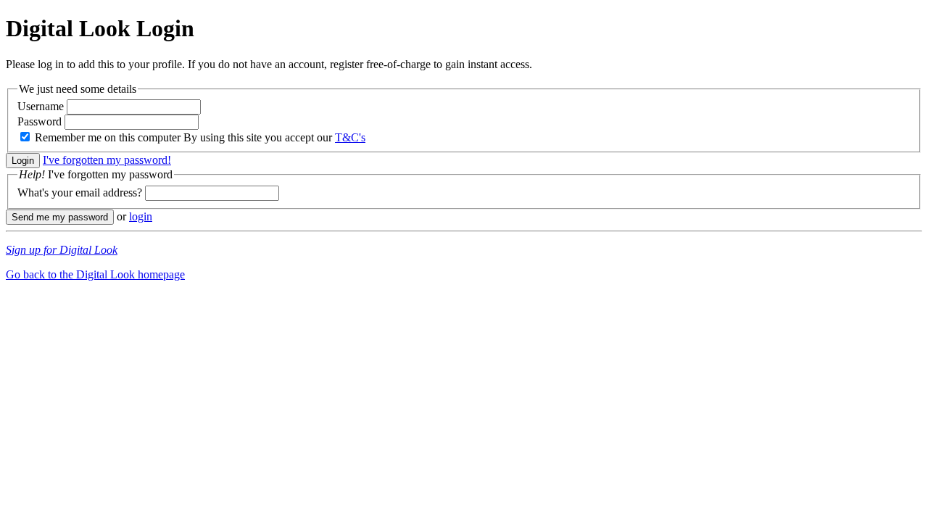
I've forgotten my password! (107, 160)
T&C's (350, 137)
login (140, 216)
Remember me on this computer (108, 137)
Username (40, 106)
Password (39, 121)
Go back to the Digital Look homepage (95, 274)
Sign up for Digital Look (61, 250)
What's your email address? (79, 192)
